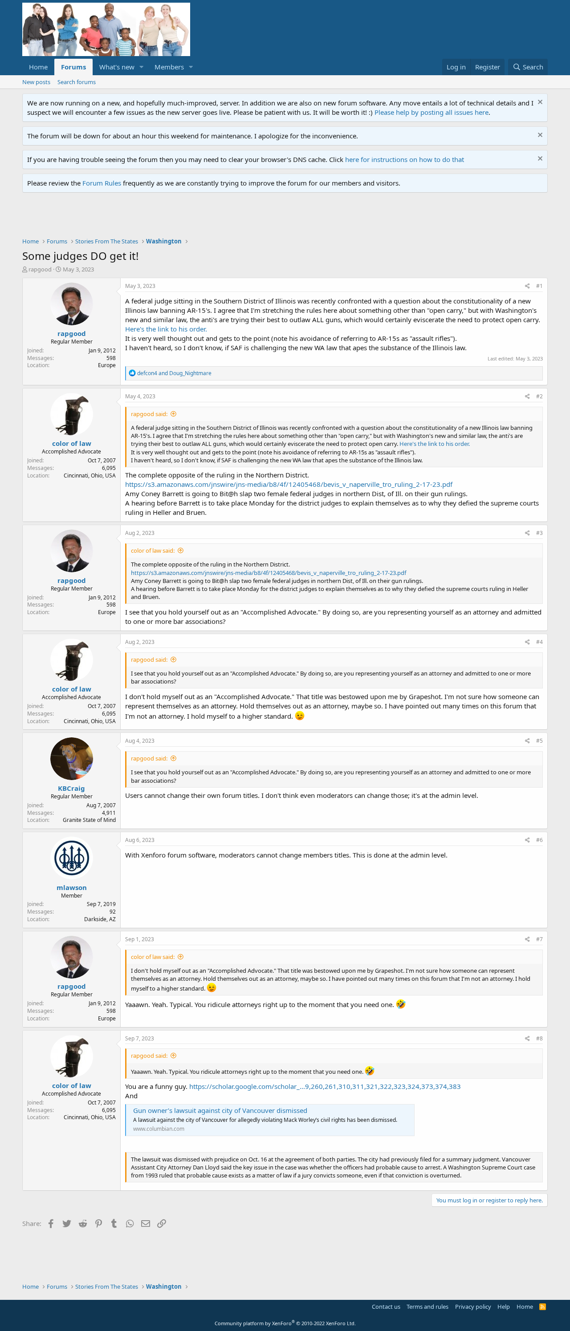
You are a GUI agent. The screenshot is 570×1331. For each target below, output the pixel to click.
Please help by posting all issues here (432, 112)
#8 (539, 1038)
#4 (539, 642)
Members (169, 66)
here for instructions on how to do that (404, 159)
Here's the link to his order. (166, 328)
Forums (73, 66)
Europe (107, 365)
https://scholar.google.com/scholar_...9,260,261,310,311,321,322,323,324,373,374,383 (325, 1086)
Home (38, 66)
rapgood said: (149, 414)
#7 (539, 939)
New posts (36, 82)
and (174, 373)
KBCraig (71, 788)
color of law (71, 443)
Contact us (386, 1307)
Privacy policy (473, 1307)
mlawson (72, 887)
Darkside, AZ (100, 919)
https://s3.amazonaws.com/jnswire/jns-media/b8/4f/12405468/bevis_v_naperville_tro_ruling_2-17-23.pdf (288, 484)
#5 (539, 740)
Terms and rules (427, 1307)
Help (503, 1307)
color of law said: (153, 550)
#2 (539, 396)
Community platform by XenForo (285, 1323)
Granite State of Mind (89, 820)
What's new (116, 66)
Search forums (76, 82)
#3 (539, 533)
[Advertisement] (184, 217)
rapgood (40, 269)
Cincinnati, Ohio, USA (90, 475)
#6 (539, 840)
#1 (539, 286)
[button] (141, 67)
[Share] (527, 286)
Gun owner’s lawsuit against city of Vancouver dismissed (220, 1110)
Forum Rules (101, 182)
